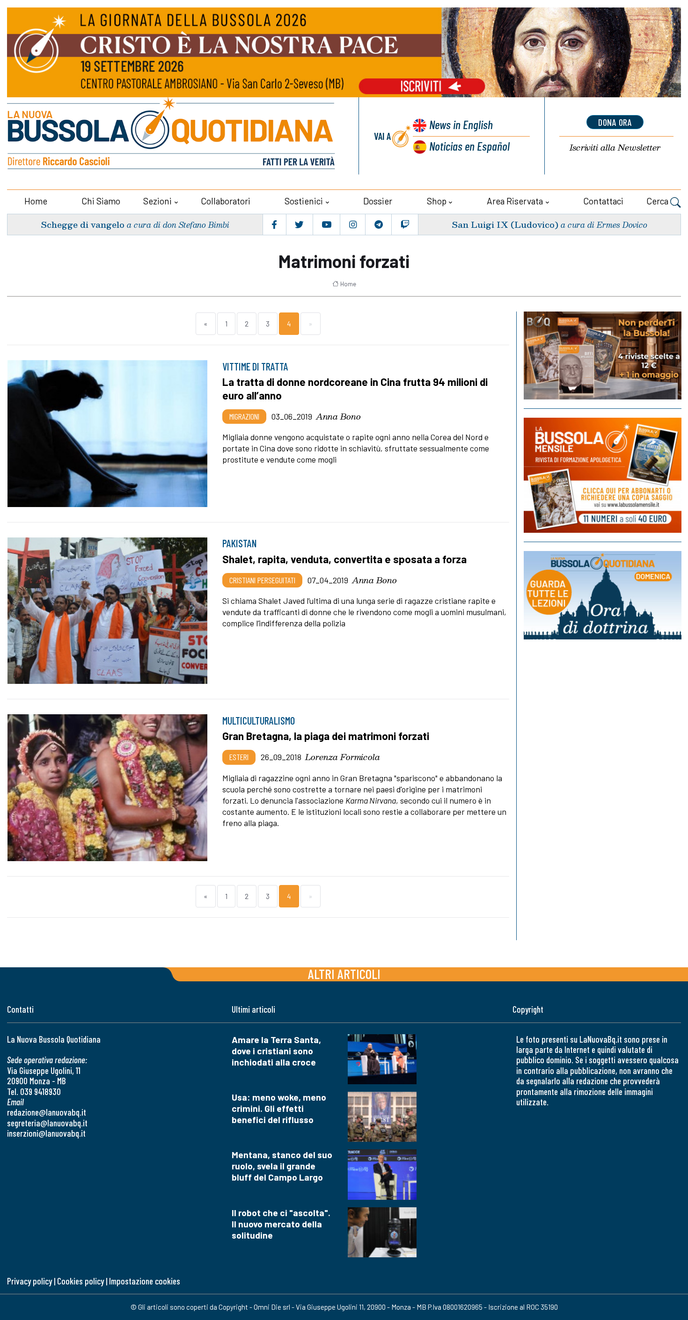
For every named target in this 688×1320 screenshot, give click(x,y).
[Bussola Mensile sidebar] (602, 475)
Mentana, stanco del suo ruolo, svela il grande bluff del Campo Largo (282, 1165)
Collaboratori (225, 201)
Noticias (469, 145)
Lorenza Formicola (342, 757)
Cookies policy (80, 1281)
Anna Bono (338, 416)
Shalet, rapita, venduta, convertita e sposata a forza (344, 559)
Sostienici (304, 201)
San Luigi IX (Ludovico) (505, 224)
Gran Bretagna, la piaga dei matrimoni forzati (325, 735)
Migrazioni (244, 416)
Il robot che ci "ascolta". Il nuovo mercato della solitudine (281, 1223)
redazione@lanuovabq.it (46, 1112)
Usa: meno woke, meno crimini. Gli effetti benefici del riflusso (279, 1108)
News (461, 124)
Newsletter (615, 147)
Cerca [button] (658, 201)
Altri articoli (344, 973)
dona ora (615, 122)
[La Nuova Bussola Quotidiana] (172, 135)
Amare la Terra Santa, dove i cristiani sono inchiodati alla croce (276, 1050)
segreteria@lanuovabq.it (47, 1122)
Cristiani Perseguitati (262, 580)
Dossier (377, 201)
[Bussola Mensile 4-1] (602, 355)
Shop (436, 201)
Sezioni (157, 201)
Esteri (239, 757)
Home (35, 201)
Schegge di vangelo (82, 224)
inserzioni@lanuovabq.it (46, 1133)
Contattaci (603, 201)
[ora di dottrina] (602, 595)
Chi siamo (100, 201)
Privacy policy (29, 1281)
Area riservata (515, 201)
